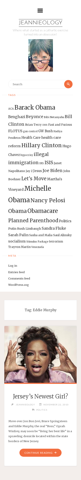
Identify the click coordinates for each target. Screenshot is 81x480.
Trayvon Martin (19, 247)
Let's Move (33, 179)
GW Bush (45, 131)
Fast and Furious (60, 125)
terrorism (56, 241)
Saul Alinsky (62, 235)
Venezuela (37, 247)
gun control (30, 131)
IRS (41, 163)
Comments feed (19, 278)
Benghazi (16, 117)
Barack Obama (34, 107)
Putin (12, 229)
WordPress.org (18, 284)
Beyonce (34, 116)
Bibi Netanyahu (54, 117)
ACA (11, 108)
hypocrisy (27, 155)
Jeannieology (40, 23)
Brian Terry (33, 125)
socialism (17, 241)
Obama (17, 211)
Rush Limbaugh (29, 229)
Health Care (31, 137)
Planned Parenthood (33, 220)
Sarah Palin (18, 235)
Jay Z (29, 171)
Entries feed (16, 272)
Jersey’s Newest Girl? (40, 396)
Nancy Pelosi (47, 200)
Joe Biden (53, 170)
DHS (45, 125)
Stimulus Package (37, 241)
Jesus (37, 171)
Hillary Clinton (41, 145)
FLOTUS (15, 131)
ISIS (48, 163)
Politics (65, 221)
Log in (12, 265)
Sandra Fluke (54, 228)
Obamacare (42, 210)
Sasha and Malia (40, 235)
